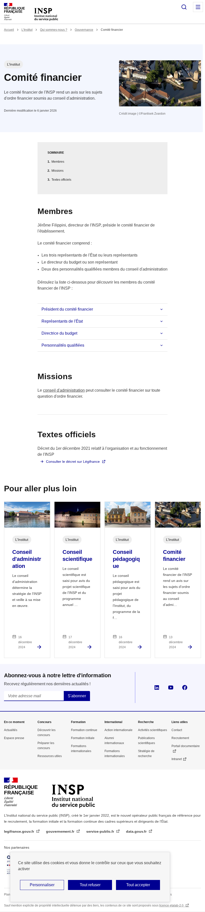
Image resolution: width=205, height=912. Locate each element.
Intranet (177, 759)
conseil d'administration (64, 390)
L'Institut (27, 30)
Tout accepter (138, 885)
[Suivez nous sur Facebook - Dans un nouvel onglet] (185, 687)
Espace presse (14, 738)
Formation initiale (82, 738)
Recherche (146, 722)
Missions (58, 170)
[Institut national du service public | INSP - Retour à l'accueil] (46, 14)
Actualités (10, 730)
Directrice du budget (59, 333)
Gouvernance (84, 30)
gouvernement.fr (60, 831)
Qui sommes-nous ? (53, 30)
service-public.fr (100, 831)
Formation (78, 722)
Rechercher (184, 7)
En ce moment (14, 722)
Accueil (9, 30)
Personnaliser (42, 885)
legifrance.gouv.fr (19, 831)
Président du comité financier (67, 309)
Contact (177, 730)
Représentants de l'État (62, 321)
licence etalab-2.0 (171, 905)
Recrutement (180, 738)
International (113, 722)
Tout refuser (90, 885)
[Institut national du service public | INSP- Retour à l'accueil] (73, 792)
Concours (45, 722)
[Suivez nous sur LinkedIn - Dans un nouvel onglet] (157, 687)
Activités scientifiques (152, 730)
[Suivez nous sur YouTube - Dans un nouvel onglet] (171, 687)
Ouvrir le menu (198, 7)
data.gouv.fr (137, 831)
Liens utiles (180, 722)
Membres (58, 161)
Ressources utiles (50, 756)
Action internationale (118, 730)
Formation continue (84, 730)
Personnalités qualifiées (63, 345)
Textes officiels (61, 179)
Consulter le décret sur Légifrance (73, 462)
